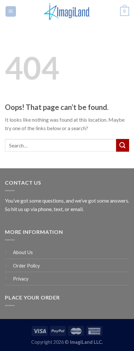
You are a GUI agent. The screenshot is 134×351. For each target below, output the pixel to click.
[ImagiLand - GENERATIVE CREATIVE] (67, 11)
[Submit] (122, 145)
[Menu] (11, 11)
